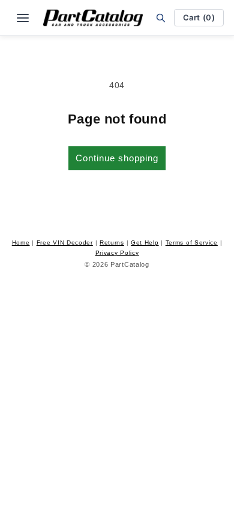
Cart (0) (199, 17)
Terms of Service (192, 242)
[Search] (160, 18)
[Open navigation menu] (23, 18)
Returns (112, 242)
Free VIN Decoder (65, 242)
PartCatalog (129, 264)
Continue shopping (117, 158)
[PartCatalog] (93, 18)
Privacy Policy (117, 252)
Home (21, 242)
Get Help (145, 242)
